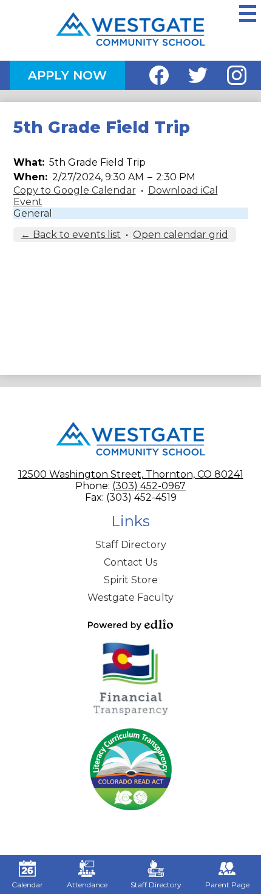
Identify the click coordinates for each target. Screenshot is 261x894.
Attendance (87, 884)
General (32, 213)
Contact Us (130, 562)
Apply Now (67, 75)
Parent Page (227, 884)
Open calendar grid (180, 234)
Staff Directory (130, 544)
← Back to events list (71, 234)
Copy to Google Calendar (74, 190)
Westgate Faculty (130, 597)
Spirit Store (131, 580)
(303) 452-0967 (149, 486)
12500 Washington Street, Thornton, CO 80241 (130, 474)
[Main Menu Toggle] (247, 13)
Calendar (27, 884)
